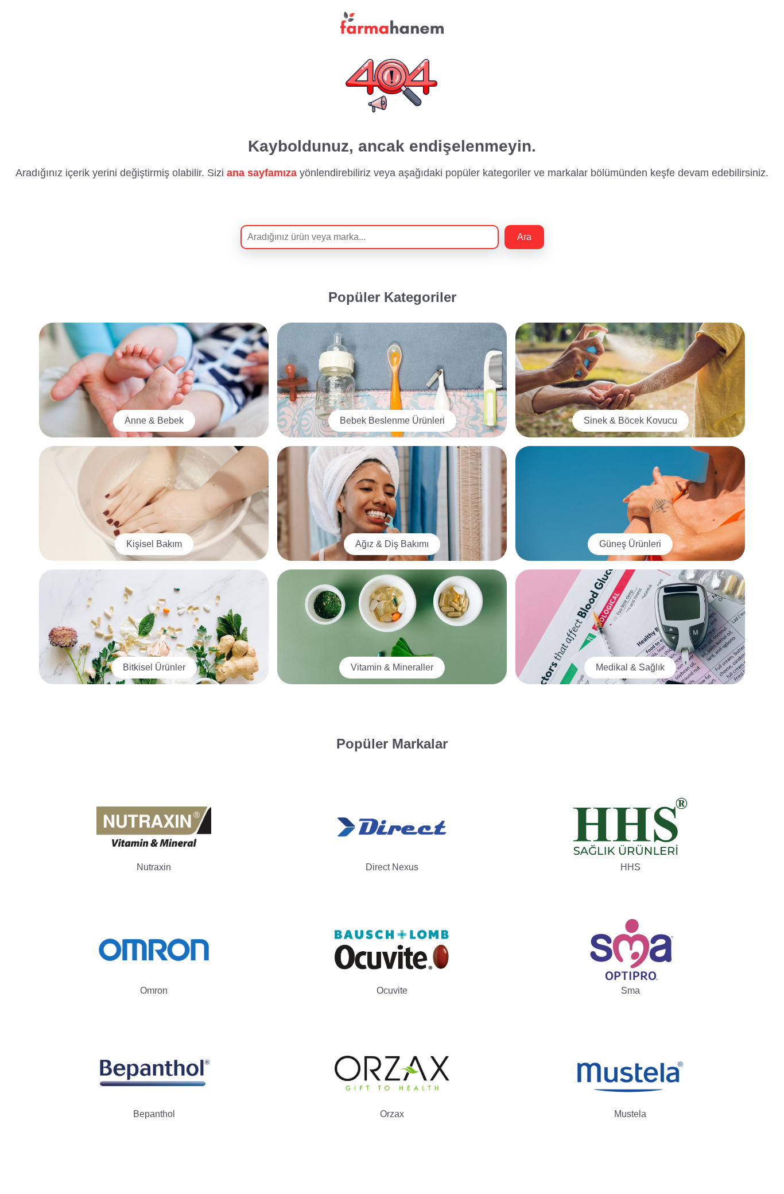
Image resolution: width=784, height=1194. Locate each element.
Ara (524, 237)
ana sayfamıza (262, 173)
